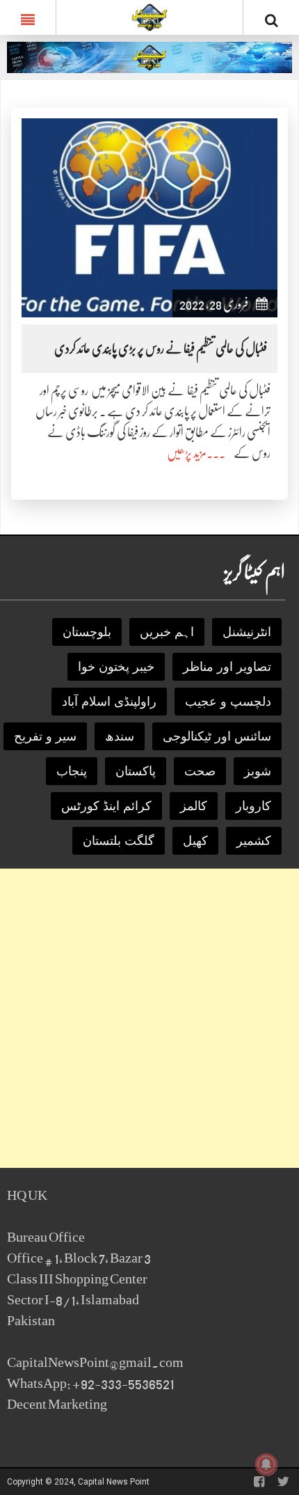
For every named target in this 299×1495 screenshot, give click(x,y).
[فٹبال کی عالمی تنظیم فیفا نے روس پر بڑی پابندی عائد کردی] (149, 217)
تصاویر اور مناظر (227, 667)
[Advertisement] (149, 1018)
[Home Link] (149, 16)
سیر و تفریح (45, 736)
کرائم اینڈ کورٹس (106, 806)
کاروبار (253, 806)
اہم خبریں (167, 632)
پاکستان (135, 771)
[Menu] (28, 17)
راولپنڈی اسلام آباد (109, 702)
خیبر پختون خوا (116, 667)
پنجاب (71, 771)
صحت (200, 771)
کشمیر (253, 841)
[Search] (271, 20)
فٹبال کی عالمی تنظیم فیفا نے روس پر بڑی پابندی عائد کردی (160, 348)
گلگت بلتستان (118, 841)
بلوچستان (87, 632)
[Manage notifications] (266, 1464)
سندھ (119, 736)
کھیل (195, 841)
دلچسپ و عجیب (228, 702)
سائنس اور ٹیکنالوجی (217, 736)
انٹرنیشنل (247, 632)
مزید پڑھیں (187, 453)
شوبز (257, 771)
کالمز (193, 806)
